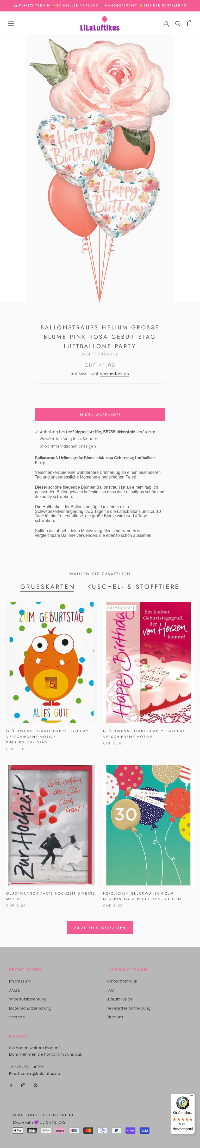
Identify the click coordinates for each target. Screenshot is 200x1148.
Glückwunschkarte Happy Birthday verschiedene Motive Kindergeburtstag (47, 737)
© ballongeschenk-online (44, 1115)
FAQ (110, 990)
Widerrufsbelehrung (28, 999)
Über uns (115, 1017)
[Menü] (192, 1097)
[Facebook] (11, 1085)
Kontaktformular (122, 981)
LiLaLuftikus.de (120, 999)
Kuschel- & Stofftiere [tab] (133, 586)
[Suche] (178, 23)
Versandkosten (114, 374)
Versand (17, 1017)
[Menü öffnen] (11, 23)
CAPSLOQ (55, 1122)
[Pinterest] (36, 1085)
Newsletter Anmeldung (129, 1008)
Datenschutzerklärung (30, 1008)
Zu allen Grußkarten (100, 927)
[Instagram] (23, 1085)
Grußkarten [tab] (48, 586)
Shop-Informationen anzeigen (68, 446)
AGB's (14, 990)
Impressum (20, 981)
